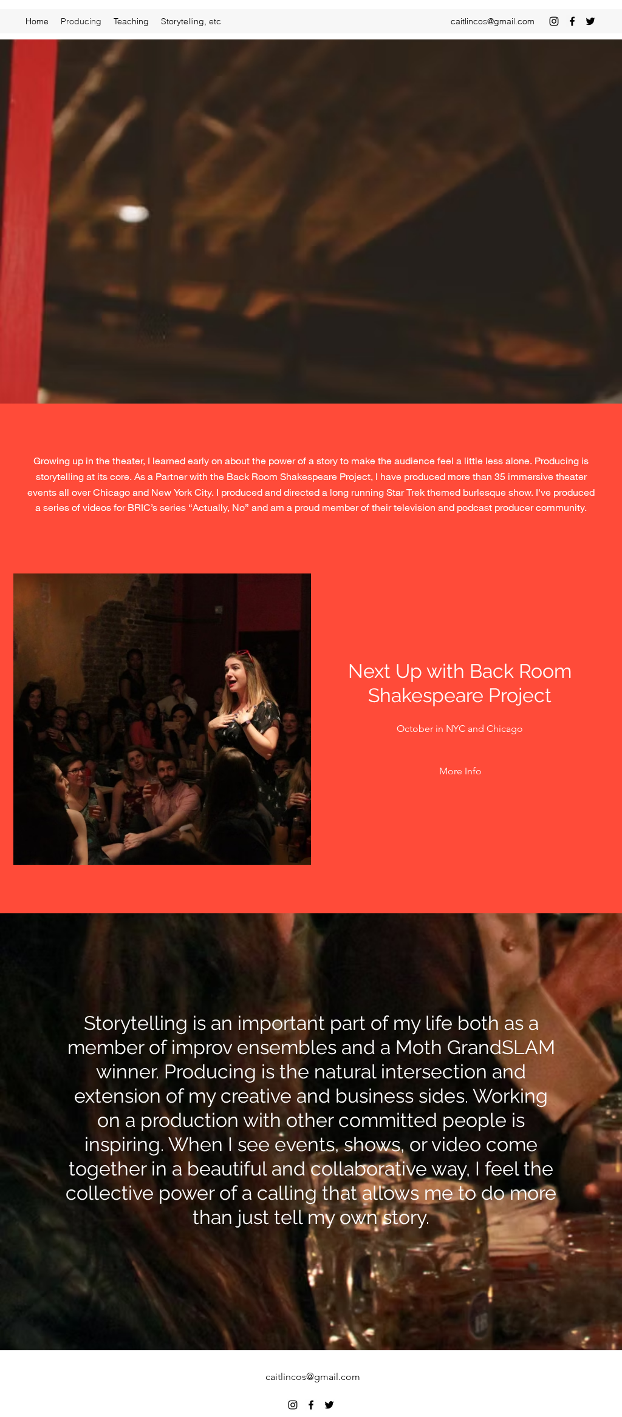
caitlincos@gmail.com (493, 21)
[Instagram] (554, 21)
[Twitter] (590, 21)
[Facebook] (572, 21)
